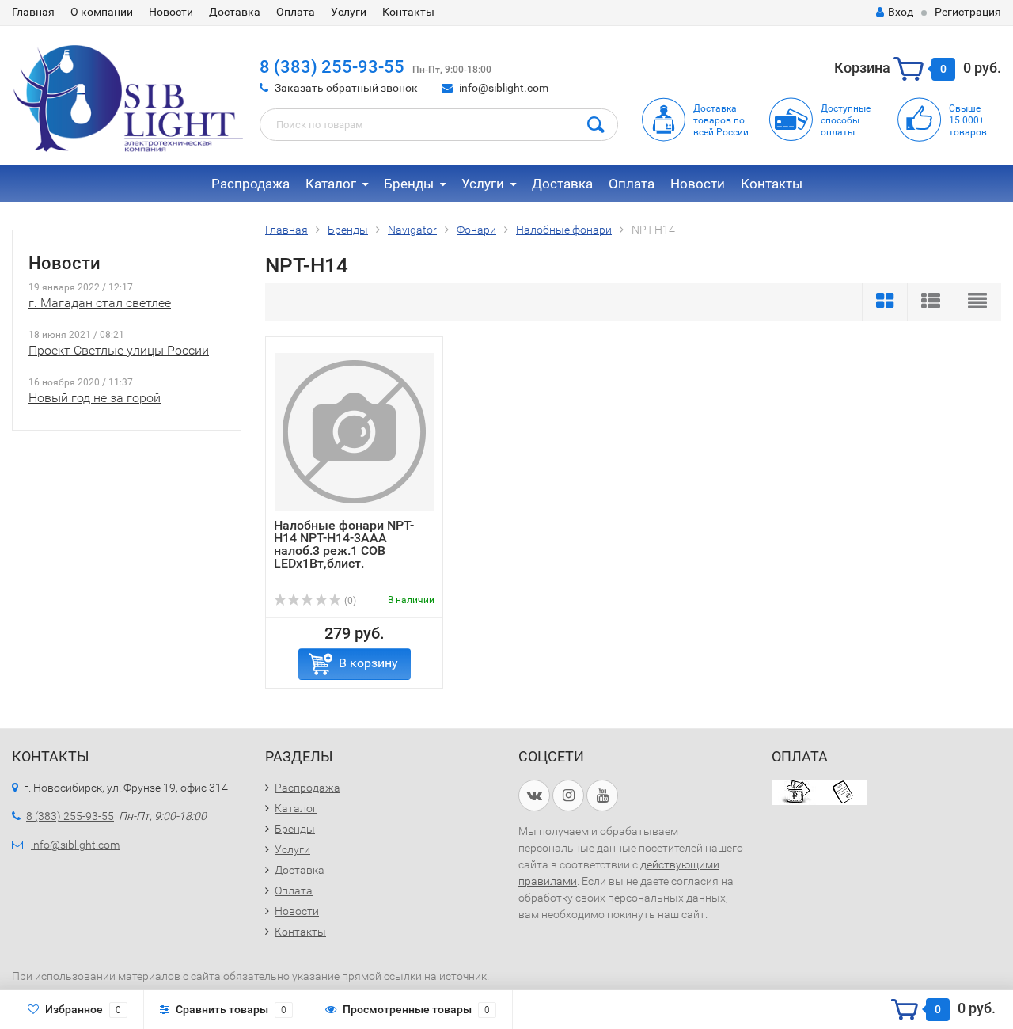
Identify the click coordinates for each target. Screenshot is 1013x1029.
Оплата (295, 12)
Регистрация (968, 12)
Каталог (330, 184)
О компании (101, 12)
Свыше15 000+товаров (968, 120)
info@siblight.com (503, 88)
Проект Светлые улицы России (118, 350)
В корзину (368, 662)
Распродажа (250, 184)
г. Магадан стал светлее (99, 302)
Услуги (348, 12)
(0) (349, 600)
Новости (171, 12)
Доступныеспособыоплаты (846, 120)
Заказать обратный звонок (346, 88)
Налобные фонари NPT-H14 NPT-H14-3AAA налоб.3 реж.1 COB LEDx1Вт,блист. (344, 544)
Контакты (408, 12)
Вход (900, 12)
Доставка (234, 12)
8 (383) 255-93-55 (332, 67)
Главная (33, 12)
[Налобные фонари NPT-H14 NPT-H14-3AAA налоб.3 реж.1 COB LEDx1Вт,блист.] (354, 431)
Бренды (409, 184)
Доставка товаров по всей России (721, 120)
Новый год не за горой (94, 397)
